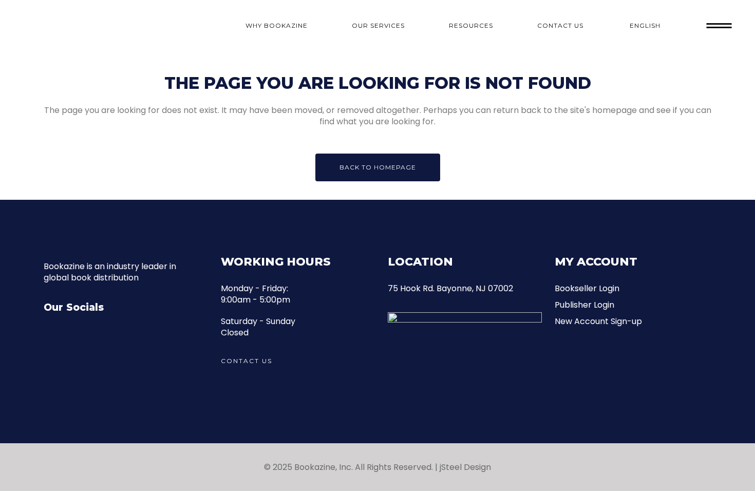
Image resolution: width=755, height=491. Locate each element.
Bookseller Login (587, 288)
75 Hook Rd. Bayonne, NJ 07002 (450, 288)
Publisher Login (584, 305)
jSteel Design (465, 467)
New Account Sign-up (598, 321)
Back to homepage (377, 167)
